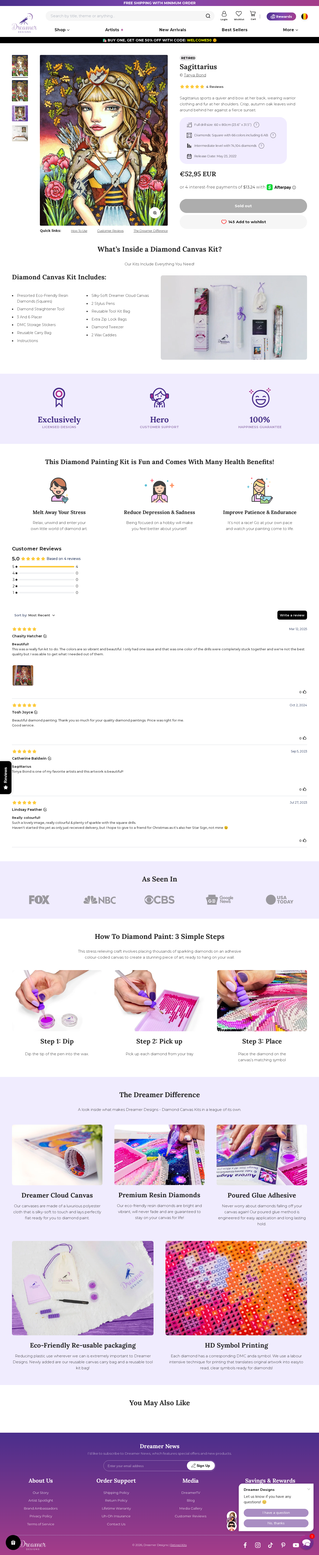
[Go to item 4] (20, 134)
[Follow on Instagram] (257, 1545)
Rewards (284, 16)
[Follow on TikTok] (270, 1545)
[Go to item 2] (20, 91)
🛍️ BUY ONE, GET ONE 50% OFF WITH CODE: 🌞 (159, 40)
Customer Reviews (110, 231)
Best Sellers (234, 29)
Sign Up (203, 1466)
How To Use (79, 231)
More (288, 29)
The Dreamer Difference (151, 231)
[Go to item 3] (20, 114)
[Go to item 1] (20, 66)
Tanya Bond (195, 75)
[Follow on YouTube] (296, 1545)
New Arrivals (172, 29)
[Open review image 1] (23, 675)
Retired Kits (178, 1545)
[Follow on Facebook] (245, 1545)
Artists (112, 29)
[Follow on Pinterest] (283, 1545)
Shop (60, 29)
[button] (306, 1542)
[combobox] (130, 16)
